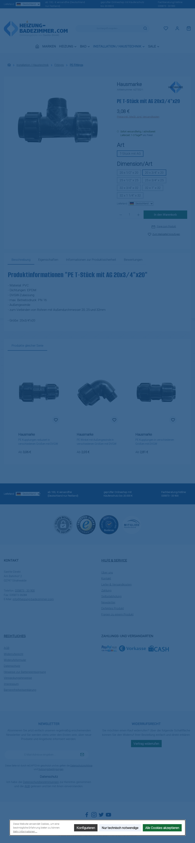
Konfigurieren (86, 828)
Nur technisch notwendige (120, 828)
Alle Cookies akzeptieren (162, 828)
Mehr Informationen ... (25, 831)
